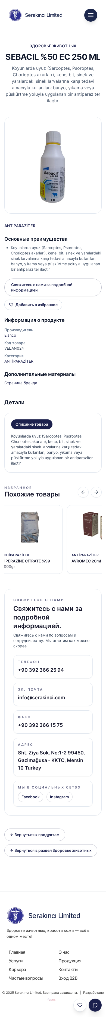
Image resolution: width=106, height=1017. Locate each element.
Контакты (68, 969)
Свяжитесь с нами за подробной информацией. (41, 287)
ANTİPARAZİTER (20, 225)
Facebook (30, 796)
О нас (64, 952)
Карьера (17, 969)
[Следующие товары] (96, 492)
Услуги (16, 960)
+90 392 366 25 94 (41, 670)
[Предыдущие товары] (83, 492)
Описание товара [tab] (31, 424)
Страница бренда (20, 382)
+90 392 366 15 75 (40, 725)
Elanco (10, 335)
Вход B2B (67, 978)
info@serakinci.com (41, 697)
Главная (17, 952)
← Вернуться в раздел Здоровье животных (51, 850)
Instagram (59, 796)
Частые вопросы (26, 978)
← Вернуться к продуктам (35, 834)
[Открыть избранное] (79, 1005)
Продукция (70, 960)
